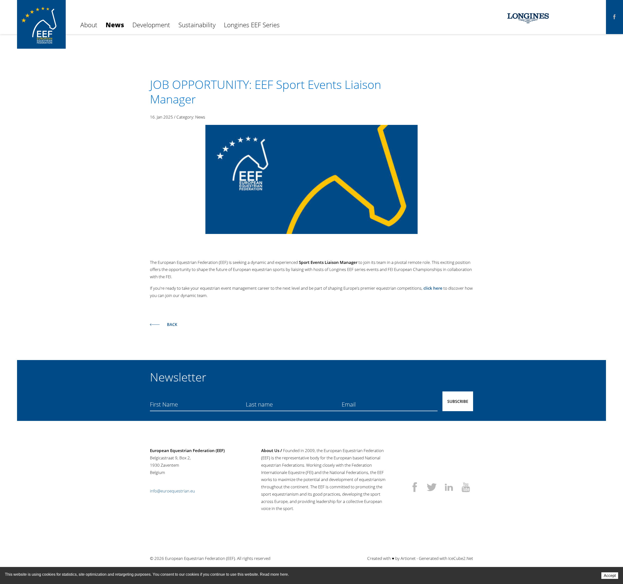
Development (151, 24)
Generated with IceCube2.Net (446, 558)
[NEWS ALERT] (311, 179)
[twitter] (432, 487)
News (115, 24)
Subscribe (457, 401)
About (88, 24)
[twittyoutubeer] (466, 487)
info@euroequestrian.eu (172, 491)
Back (172, 324)
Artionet (408, 558)
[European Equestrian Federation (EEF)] (41, 17)
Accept (610, 576)
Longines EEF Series (252, 24)
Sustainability (197, 24)
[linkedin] (449, 487)
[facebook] (614, 17)
